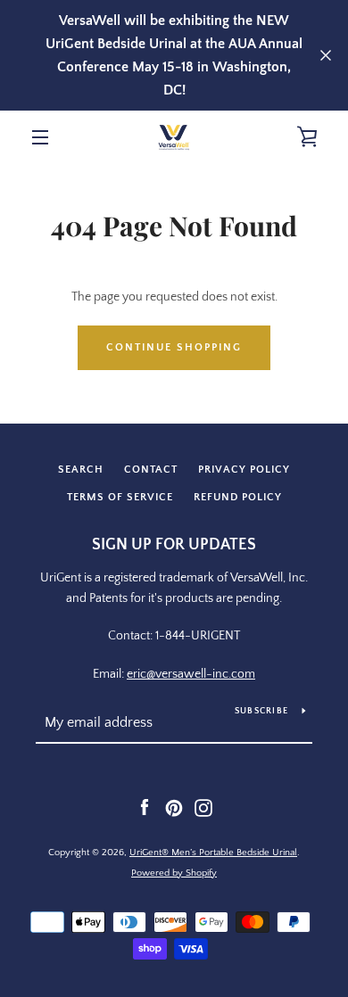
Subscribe (261, 711)
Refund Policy (238, 497)
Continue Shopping (174, 347)
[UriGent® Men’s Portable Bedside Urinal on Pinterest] (174, 807)
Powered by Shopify (174, 873)
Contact (151, 469)
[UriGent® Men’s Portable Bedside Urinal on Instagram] (203, 807)
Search (81, 469)
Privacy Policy (244, 469)
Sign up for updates (174, 545)
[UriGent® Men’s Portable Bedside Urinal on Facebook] (144, 807)
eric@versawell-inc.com (191, 674)
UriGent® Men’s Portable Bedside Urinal (213, 852)
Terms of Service (120, 497)
